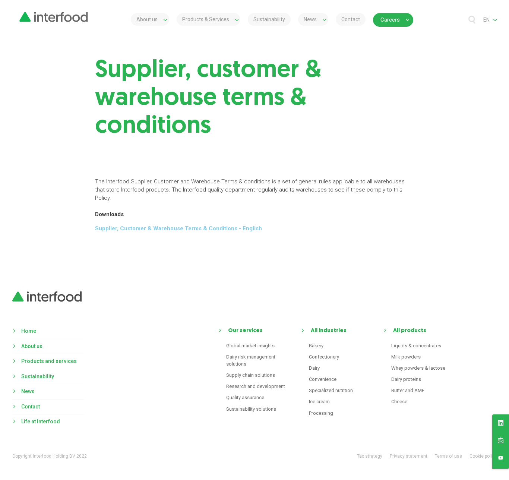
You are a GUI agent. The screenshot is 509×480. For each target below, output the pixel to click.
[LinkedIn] (500, 424)
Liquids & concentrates (416, 345)
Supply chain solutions (250, 375)
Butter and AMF (407, 390)
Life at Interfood (40, 421)
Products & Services (205, 19)
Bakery (316, 345)
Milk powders (406, 357)
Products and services (49, 361)
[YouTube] (500, 459)
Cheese (399, 401)
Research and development (255, 386)
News (310, 19)
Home (28, 331)
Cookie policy (483, 456)
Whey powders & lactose (418, 368)
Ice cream (319, 401)
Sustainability (269, 19)
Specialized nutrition (331, 390)
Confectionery (324, 357)
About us (147, 19)
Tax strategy (369, 456)
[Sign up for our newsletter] (500, 441)
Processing (321, 413)
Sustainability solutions (251, 409)
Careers (390, 19)
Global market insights (250, 345)
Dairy (314, 368)
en (486, 20)
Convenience (322, 379)
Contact (350, 19)
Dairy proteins (406, 379)
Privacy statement (408, 456)
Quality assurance (245, 397)
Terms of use (448, 456)
